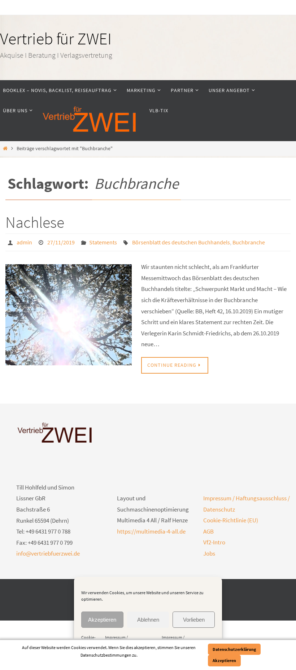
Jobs (209, 551)
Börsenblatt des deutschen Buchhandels (181, 241)
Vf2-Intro (214, 540)
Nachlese (34, 222)
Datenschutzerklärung (234, 649)
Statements (103, 241)
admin (24, 241)
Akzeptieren (102, 620)
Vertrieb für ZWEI (56, 38)
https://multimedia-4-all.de (151, 529)
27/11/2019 (61, 241)
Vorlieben (194, 620)
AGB (208, 529)
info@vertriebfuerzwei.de (48, 552)
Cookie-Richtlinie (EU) (230, 518)
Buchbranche (248, 241)
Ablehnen (148, 620)
